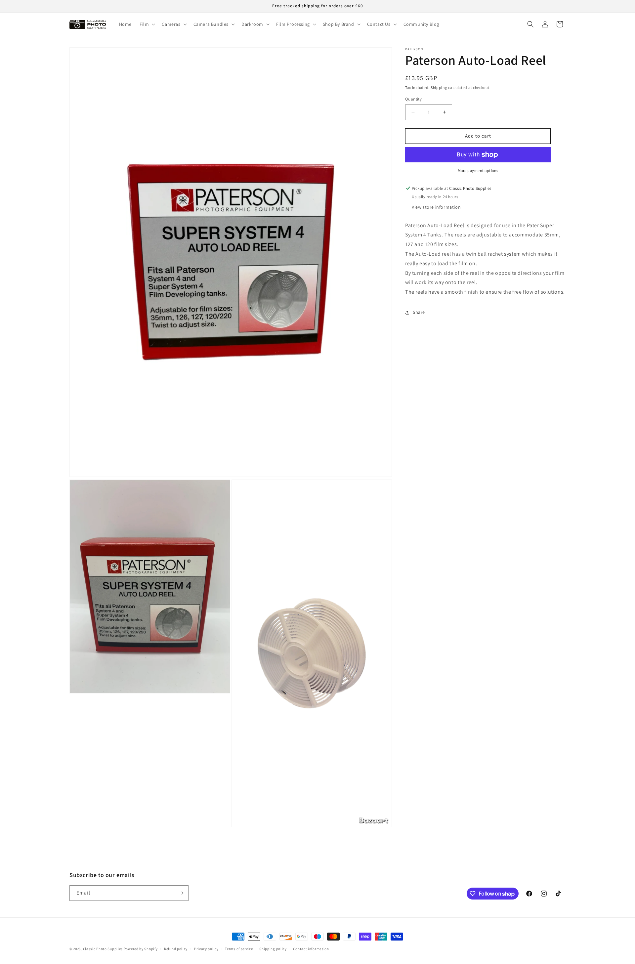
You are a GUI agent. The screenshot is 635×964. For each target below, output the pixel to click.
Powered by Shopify (141, 948)
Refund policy (176, 948)
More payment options (478, 170)
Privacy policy (206, 948)
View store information (436, 207)
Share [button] (419, 312)
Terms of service (239, 948)
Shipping (439, 87)
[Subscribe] (181, 893)
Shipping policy (273, 948)
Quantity (413, 99)
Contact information (311, 948)
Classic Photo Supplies (103, 948)
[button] (147, 24)
